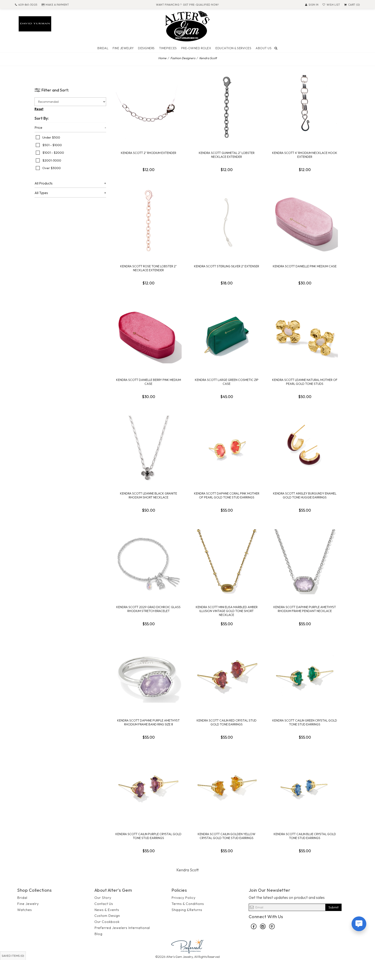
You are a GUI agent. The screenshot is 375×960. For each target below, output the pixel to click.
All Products (44, 183)
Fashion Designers (182, 58)
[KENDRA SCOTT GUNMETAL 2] (226, 107)
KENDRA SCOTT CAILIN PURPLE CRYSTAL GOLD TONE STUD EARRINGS (148, 836)
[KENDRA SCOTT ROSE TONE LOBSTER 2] (148, 220)
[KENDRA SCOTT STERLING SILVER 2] (226, 220)
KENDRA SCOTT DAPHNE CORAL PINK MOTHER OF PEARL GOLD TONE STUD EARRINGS (226, 495)
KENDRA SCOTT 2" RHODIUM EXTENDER (148, 153)
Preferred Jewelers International (122, 928)
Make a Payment (57, 4)
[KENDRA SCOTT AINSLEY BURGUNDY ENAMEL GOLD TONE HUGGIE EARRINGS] (304, 448)
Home (162, 58)
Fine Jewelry (123, 48)
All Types (41, 193)
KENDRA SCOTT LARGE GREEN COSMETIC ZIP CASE (226, 382)
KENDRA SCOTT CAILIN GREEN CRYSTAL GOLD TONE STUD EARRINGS (304, 722)
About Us (263, 48)
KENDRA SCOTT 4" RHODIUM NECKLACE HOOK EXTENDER (304, 155)
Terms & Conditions (187, 903)
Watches (24, 910)
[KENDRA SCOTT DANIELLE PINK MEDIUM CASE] (304, 220)
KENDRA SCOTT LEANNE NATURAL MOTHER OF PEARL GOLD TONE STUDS (304, 382)
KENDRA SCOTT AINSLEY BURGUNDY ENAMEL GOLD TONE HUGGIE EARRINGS (304, 495)
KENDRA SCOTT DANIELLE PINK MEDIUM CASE (305, 266)
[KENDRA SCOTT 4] (304, 107)
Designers (146, 48)
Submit (334, 907)
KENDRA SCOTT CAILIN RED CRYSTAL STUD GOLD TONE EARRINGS (227, 722)
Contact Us (103, 903)
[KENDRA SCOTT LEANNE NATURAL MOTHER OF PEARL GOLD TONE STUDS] (304, 334)
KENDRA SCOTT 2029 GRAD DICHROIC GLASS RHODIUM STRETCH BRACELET (148, 609)
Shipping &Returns (186, 910)
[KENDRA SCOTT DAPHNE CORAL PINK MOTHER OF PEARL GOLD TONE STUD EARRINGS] (226, 448)
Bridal (102, 48)
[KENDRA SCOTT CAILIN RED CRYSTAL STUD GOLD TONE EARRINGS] (226, 675)
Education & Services (233, 48)
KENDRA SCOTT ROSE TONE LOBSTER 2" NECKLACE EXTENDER (148, 268)
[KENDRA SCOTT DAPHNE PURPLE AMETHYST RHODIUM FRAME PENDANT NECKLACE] (304, 561)
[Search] (276, 48)
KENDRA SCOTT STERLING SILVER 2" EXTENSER (226, 266)
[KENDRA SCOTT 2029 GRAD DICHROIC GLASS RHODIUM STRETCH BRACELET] (148, 561)
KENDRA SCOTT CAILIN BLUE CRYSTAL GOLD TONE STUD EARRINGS (305, 836)
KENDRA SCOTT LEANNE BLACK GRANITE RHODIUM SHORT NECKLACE (148, 495)
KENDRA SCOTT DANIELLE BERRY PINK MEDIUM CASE (148, 382)
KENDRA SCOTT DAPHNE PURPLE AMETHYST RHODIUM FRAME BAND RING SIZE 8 (148, 722)
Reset (39, 109)
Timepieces (168, 48)
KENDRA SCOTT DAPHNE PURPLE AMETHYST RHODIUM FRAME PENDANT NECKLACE (304, 609)
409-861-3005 (28, 4)
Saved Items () (13, 955)
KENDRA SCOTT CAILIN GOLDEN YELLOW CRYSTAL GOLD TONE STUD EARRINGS (226, 836)
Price (38, 128)
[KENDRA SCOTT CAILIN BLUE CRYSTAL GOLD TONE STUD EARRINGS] (304, 788)
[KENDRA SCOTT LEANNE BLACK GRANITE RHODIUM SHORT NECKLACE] (148, 448)
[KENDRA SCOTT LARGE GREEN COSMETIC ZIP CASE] (226, 334)
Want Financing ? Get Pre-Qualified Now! (187, 4)
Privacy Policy (183, 897)
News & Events (106, 910)
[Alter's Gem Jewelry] (187, 25)
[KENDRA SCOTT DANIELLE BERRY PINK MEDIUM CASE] (148, 334)
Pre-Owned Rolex (196, 48)
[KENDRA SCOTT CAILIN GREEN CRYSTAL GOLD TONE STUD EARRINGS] (304, 675)
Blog (98, 934)
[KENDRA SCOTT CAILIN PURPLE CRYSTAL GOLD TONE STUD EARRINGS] (148, 788)
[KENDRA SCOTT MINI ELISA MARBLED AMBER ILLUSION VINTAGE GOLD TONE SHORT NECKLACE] (226, 561)
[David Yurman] (35, 23)
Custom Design (107, 915)
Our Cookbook (107, 921)
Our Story (102, 897)
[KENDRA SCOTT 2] (148, 107)
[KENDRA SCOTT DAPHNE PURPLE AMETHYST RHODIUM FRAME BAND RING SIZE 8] (148, 675)
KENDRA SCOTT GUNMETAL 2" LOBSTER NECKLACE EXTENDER (227, 155)
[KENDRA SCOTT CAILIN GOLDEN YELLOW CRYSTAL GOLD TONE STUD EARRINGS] (226, 788)
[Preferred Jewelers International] (187, 945)
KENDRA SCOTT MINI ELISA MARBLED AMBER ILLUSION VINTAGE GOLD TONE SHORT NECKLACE (227, 611)
